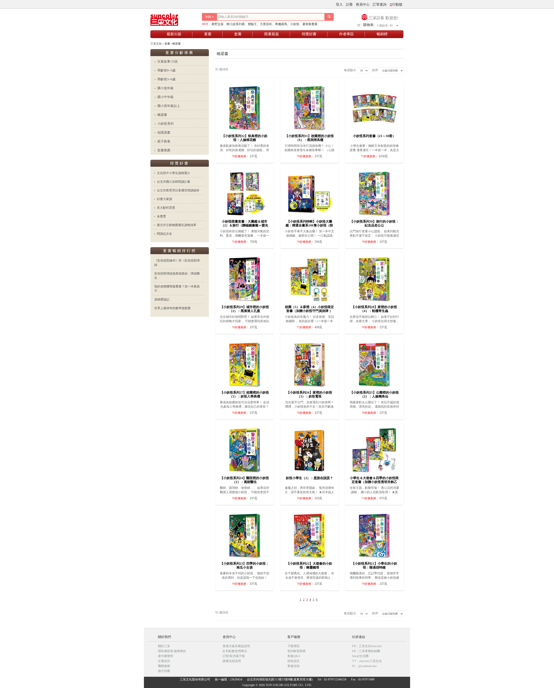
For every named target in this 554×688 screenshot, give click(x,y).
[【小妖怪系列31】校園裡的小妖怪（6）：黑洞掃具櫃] (309, 107)
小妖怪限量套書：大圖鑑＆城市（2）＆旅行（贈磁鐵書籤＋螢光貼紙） (244, 225)
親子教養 (163, 141)
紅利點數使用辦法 (235, 651)
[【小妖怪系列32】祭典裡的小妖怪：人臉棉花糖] (244, 107)
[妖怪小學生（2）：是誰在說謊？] (309, 449)
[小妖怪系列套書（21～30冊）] (374, 107)
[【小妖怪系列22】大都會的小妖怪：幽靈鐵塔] (309, 534)
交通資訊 (164, 661)
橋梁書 (162, 114)
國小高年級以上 (168, 106)
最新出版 (174, 34)
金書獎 (161, 216)
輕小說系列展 (236, 24)
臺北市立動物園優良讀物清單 (176, 225)
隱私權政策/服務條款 (172, 651)
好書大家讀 (164, 199)
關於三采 (164, 646)
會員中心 (363, 4)
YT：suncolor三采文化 (367, 661)
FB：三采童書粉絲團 (366, 651)
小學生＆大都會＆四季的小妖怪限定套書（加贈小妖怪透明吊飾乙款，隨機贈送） (374, 482)
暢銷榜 (382, 34)
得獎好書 (309, 34)
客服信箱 (293, 666)
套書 (238, 34)
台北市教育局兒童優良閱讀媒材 (178, 190)
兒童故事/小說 (167, 61)
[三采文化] (171, 18)
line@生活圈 (360, 656)
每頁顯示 (350, 70)
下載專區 (293, 646)
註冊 (349, 4)
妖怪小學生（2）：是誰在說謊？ (309, 478)
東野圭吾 (217, 24)
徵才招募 (164, 671)
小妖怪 (294, 24)
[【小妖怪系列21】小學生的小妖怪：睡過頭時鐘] (374, 534)
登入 (339, 4)
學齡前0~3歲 (166, 70)
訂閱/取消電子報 (234, 656)
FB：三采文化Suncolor (367, 646)
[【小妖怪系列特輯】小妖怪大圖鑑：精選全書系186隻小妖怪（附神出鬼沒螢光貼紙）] (309, 192)
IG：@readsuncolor (364, 666)
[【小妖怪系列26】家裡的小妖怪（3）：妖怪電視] (309, 363)
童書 (207, 34)
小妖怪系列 (165, 123)
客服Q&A (293, 656)
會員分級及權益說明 (236, 646)
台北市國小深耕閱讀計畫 (173, 181)
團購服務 (164, 666)
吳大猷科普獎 (166, 207)
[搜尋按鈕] (329, 17)
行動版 (397, 4)
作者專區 (346, 34)
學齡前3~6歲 (166, 79)
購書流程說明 (232, 661)
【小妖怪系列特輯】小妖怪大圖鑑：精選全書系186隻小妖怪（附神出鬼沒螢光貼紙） (309, 225)
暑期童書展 (309, 24)
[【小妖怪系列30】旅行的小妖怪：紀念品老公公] (374, 192)
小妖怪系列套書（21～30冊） (374, 136)
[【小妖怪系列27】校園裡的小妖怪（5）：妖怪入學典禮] (244, 363)
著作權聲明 (165, 656)
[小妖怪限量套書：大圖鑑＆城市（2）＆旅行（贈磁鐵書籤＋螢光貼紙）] (244, 192)
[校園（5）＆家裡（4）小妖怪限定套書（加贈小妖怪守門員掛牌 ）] (309, 278)
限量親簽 (271, 34)
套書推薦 (163, 150)
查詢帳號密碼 (296, 651)
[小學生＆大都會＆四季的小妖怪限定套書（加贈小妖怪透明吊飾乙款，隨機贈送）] (374, 449)
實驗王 (252, 24)
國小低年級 (165, 88)
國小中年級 (165, 97)
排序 (375, 70)
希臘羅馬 (281, 24)
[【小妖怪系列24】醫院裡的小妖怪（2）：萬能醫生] (244, 449)
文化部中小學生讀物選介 (173, 173)
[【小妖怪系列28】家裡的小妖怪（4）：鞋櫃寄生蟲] (374, 278)
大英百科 (266, 24)
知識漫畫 (163, 132)
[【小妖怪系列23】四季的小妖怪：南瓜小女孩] (244, 534)
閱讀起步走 (164, 233)
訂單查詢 (380, 4)
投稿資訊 (293, 661)
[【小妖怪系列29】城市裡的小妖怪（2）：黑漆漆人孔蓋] (244, 278)
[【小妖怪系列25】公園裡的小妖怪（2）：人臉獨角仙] (374, 363)
